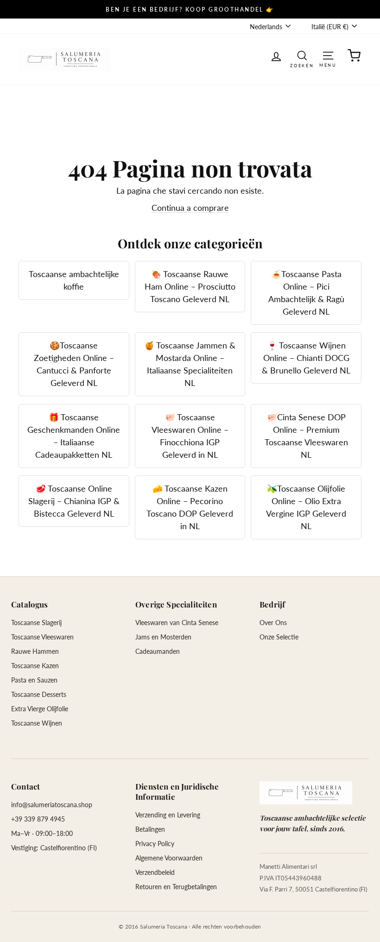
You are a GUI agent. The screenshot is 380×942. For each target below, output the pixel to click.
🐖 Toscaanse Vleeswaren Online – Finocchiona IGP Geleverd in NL (190, 436)
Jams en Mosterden (163, 637)
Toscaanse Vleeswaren (42, 637)
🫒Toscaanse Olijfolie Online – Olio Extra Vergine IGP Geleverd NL (306, 507)
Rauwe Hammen (35, 651)
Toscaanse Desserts (38, 694)
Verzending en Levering (167, 815)
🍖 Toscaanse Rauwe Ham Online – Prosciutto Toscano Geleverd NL (190, 286)
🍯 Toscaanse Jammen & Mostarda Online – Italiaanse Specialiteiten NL (189, 364)
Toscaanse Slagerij (36, 622)
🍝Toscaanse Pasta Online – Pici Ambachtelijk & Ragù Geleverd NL (306, 292)
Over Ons (273, 622)
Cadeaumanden (157, 651)
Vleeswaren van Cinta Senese (176, 622)
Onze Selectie (279, 637)
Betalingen (150, 829)
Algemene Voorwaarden (169, 858)
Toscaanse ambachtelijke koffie (74, 280)
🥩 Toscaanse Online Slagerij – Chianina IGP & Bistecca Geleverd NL (74, 500)
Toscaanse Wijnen (36, 723)
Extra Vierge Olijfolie (39, 709)
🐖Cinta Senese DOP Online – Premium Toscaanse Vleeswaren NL (306, 436)
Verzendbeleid (155, 872)
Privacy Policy (154, 843)
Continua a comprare (190, 207)
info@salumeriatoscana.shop (51, 805)
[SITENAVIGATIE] (328, 54)
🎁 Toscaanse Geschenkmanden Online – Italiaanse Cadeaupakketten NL (73, 436)
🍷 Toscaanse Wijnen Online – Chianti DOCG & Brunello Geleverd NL (306, 357)
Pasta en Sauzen (34, 680)
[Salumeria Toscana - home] (306, 792)
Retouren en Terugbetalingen (176, 887)
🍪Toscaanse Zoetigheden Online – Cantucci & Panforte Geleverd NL (74, 364)
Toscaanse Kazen (35, 666)
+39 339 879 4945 (38, 819)
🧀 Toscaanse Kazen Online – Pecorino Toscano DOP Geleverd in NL (189, 507)
